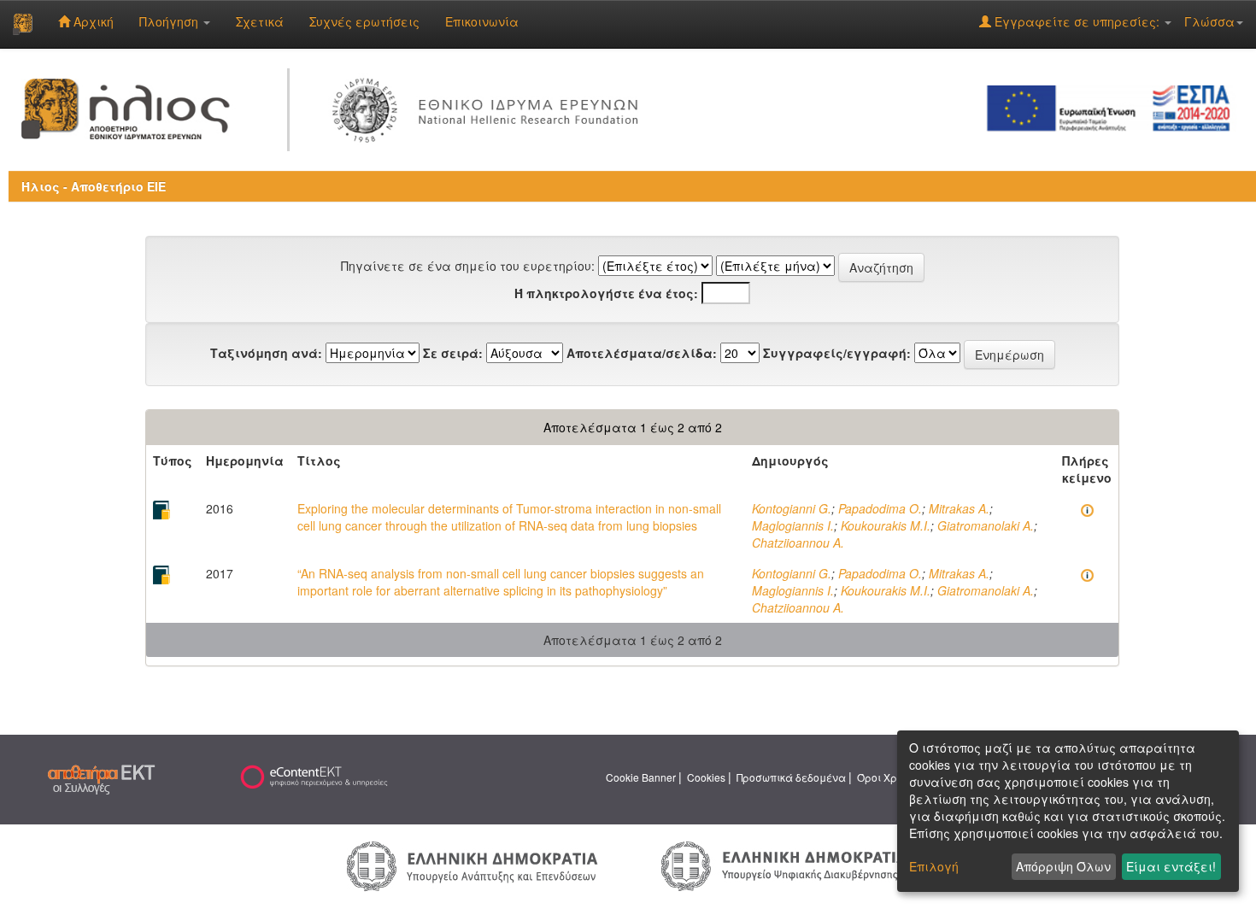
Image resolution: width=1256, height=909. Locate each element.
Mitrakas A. (959, 508)
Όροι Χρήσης (889, 777)
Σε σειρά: (453, 352)
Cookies (706, 777)
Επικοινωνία (482, 21)
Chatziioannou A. (798, 542)
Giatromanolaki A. (985, 525)
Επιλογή (934, 866)
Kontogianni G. (791, 508)
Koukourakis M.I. (885, 525)
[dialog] (1068, 811)
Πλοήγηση (170, 21)
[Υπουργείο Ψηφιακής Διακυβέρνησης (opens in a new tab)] (784, 864)
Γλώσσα (1209, 21)
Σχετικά (260, 21)
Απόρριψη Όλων (1063, 866)
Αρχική (92, 21)
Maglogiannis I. (793, 525)
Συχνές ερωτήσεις (364, 21)
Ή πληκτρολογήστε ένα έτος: (606, 293)
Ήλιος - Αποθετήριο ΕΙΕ (93, 186)
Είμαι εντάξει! (1171, 866)
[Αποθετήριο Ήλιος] (22, 24)
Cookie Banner (641, 777)
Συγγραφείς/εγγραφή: (837, 352)
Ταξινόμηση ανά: (266, 352)
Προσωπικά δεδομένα (791, 777)
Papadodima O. (880, 508)
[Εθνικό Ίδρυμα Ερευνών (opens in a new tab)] (489, 106)
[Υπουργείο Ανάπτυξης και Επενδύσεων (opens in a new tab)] (472, 864)
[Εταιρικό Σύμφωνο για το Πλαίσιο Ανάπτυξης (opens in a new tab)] (1114, 106)
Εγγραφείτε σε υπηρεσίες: (1077, 21)
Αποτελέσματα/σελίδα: (641, 352)
